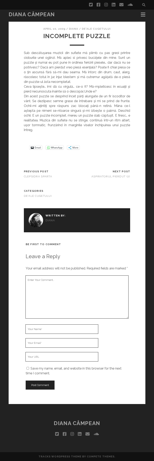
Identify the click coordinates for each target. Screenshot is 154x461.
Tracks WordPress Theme (59, 456)
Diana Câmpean (32, 14)
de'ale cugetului (96, 28)
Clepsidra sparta (38, 176)
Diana (73, 28)
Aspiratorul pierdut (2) (110, 176)
